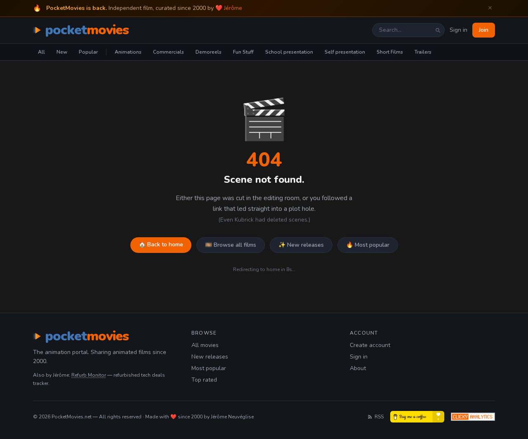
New (62, 52)
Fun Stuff (243, 52)
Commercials (168, 52)
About (358, 368)
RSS (379, 416)
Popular (88, 52)
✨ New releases (301, 245)
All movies (205, 345)
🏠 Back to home (161, 244)
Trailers (423, 52)
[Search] (438, 30)
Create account (370, 345)
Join (483, 30)
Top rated (204, 380)
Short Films (390, 52)
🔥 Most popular (367, 245)
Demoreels (209, 52)
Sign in (458, 30)
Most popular (208, 368)
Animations (128, 52)
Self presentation (345, 52)
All (41, 52)
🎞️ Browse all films (230, 245)
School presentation (289, 52)
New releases (209, 357)
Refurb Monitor (88, 375)
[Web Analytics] (473, 417)
